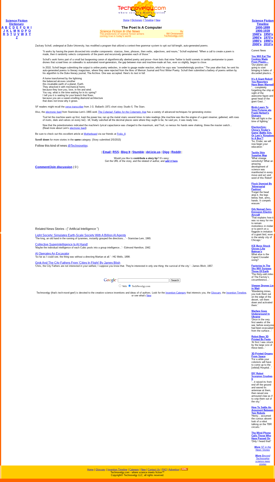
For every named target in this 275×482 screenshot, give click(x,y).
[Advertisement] (16, 98)
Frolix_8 (121, 133)
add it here (171, 161)
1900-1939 (263, 30)
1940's (257, 34)
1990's (268, 41)
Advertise (174, 469)
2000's (257, 44)
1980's (257, 41)
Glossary (216, 292)
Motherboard (90, 133)
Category (134, 469)
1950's (268, 34)
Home (126, 20)
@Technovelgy (77, 145)
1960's (257, 37)
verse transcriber (74, 106)
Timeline (149, 20)
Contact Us (154, 469)
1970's (268, 37)
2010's (268, 44)
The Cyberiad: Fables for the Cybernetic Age (122, 112)
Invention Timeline (236, 292)
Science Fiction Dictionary (17, 22)
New (158, 20)
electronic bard (54, 112)
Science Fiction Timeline (263, 22)
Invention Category (176, 292)
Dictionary (137, 20)
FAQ (164, 469)
